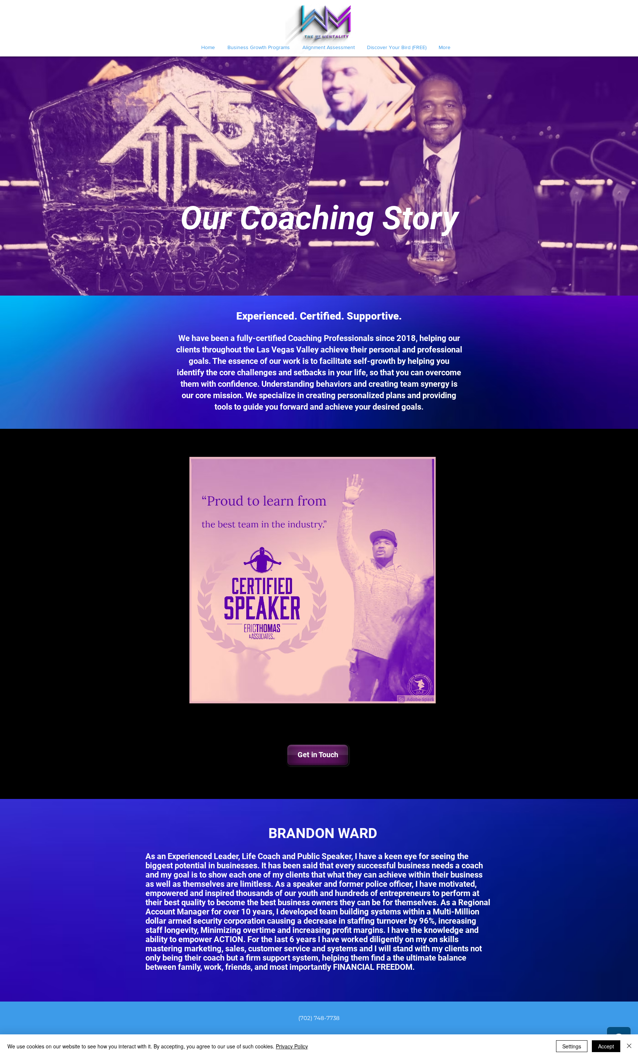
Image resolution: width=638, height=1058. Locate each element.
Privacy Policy (292, 1046)
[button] (317, 755)
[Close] (629, 1046)
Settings (571, 1046)
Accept (606, 1046)
